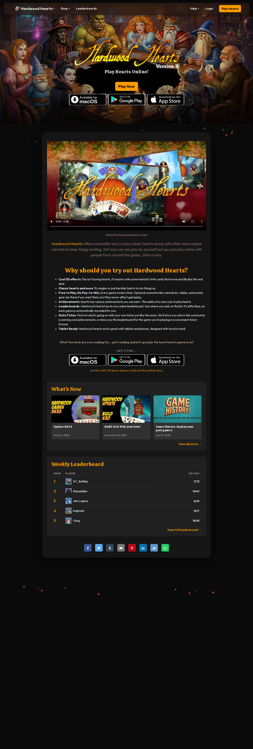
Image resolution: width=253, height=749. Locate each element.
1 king (76, 520)
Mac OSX (100, 370)
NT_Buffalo (80, 481)
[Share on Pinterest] (132, 547)
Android (135, 370)
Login (209, 8)
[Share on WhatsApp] (165, 547)
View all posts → (190, 444)
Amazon (124, 370)
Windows (113, 370)
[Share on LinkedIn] (143, 547)
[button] (35, 8)
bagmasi (78, 511)
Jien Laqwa (80, 501)
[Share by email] (121, 547)
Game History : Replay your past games (175, 428)
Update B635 (63, 427)
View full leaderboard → (184, 530)
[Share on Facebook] (88, 547)
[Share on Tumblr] (110, 547)
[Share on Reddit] (154, 547)
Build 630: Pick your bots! (122, 427)
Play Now (126, 86)
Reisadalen (80, 491)
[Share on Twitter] (99, 547)
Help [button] (193, 8)
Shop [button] (64, 8)
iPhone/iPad (148, 370)
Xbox (160, 370)
